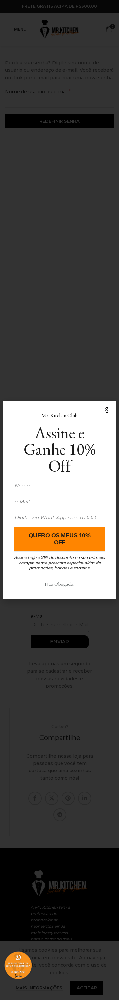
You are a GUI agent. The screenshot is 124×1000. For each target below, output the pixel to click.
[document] (59, 500)
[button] (106, 409)
